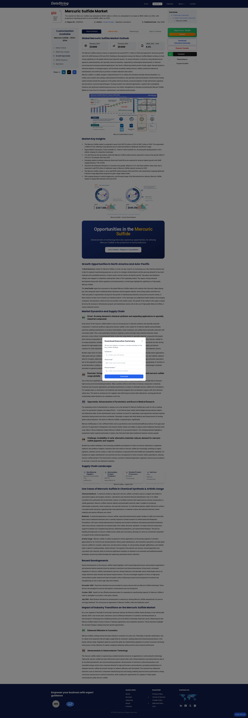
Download (124, 376)
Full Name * (108, 352)
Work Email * (109, 360)
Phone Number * (110, 368)
